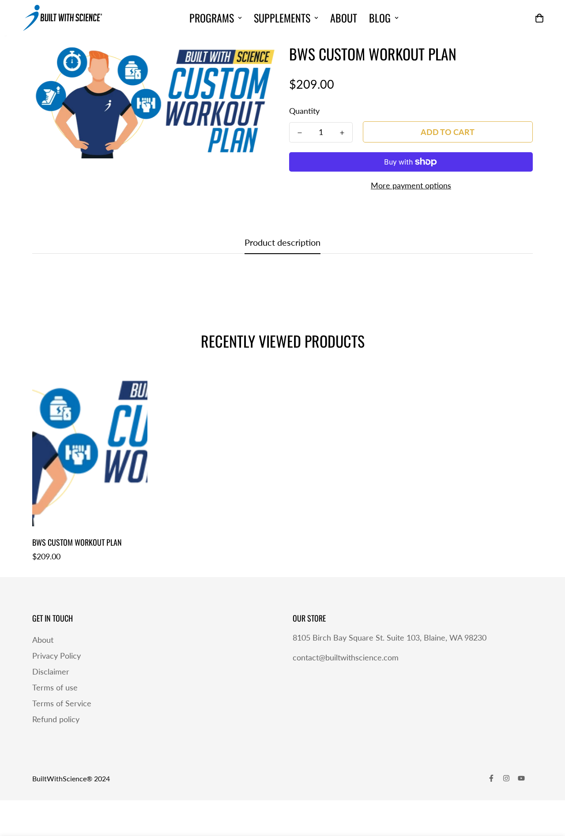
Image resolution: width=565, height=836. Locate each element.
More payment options (411, 185)
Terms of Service (61, 703)
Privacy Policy (56, 655)
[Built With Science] (62, 18)
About (343, 18)
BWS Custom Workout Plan (77, 542)
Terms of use (55, 687)
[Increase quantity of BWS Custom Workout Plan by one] (342, 133)
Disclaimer (50, 671)
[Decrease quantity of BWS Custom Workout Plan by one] (300, 133)
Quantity (304, 111)
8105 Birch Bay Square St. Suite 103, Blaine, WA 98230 (389, 637)
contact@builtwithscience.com (346, 657)
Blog (380, 18)
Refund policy (55, 719)
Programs (211, 18)
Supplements (282, 18)
